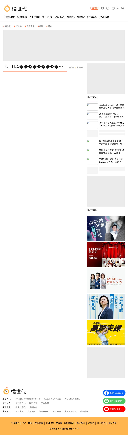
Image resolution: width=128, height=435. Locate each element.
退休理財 (10, 17)
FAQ (24, 423)
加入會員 (20, 411)
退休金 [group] (19, 26)
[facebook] (102, 8)
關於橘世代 (21, 402)
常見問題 (57, 411)
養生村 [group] (8, 26)
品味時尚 (60, 17)
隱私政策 (84, 411)
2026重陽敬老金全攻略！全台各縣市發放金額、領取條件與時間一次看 (111, 142)
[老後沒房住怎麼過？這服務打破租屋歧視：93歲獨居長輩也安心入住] (92, 152)
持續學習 (22, 17)
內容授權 (45, 402)
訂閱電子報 (44, 411)
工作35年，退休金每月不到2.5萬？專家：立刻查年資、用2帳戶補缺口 (111, 160)
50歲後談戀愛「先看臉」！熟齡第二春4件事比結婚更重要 (111, 115)
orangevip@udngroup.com (28, 398)
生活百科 (47, 17)
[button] (122, 8)
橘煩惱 (71, 17)
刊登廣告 (15, 423)
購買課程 (95, 8)
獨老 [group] (50, 26)
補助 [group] (41, 26)
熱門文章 (92, 97)
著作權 (59, 423)
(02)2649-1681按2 (52, 398)
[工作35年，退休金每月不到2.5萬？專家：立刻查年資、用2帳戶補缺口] (92, 161)
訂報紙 (91, 423)
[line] (108, 8)
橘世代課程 (21, 407)
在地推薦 (35, 17)
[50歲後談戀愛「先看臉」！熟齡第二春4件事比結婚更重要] (92, 115)
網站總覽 (112, 423)
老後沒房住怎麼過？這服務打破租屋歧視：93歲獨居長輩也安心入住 (111, 151)
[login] (117, 8)
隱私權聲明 (69, 423)
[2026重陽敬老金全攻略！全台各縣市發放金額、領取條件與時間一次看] (92, 143)
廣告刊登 (33, 402)
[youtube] (113, 8)
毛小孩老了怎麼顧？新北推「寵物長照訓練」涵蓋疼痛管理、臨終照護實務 (111, 124)
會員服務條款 (70, 411)
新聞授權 (39, 423)
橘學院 (81, 17)
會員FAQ (33, 407)
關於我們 (101, 423)
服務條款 (50, 423)
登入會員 (31, 411)
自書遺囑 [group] (30, 26)
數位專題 (92, 17)
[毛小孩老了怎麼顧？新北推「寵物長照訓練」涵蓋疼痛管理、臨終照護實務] (92, 124)
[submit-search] (6, 66)
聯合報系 (81, 423)
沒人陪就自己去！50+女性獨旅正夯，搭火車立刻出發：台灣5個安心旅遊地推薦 (111, 106)
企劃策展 (105, 17)
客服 (30, 423)
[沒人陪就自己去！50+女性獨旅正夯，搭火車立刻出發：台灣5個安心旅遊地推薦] (92, 106)
